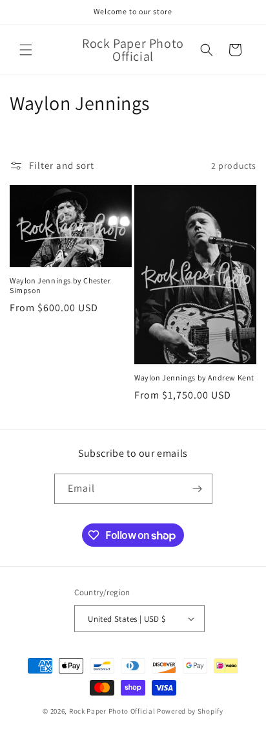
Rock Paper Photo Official (113, 711)
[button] (26, 50)
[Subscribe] (197, 489)
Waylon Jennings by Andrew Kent (194, 377)
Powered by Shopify (190, 711)
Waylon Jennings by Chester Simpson (60, 286)
